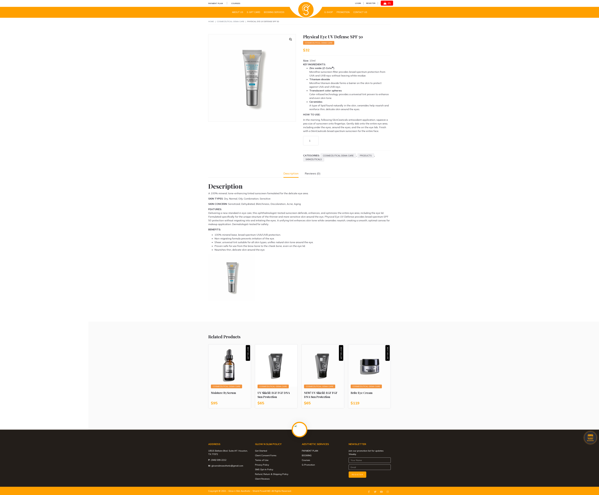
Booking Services (274, 12)
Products (366, 155)
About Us (237, 12)
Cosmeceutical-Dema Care (230, 21)
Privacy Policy (262, 464)
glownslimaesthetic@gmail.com (227, 465)
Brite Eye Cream (362, 393)
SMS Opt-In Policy (264, 469)
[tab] (291, 173)
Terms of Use (261, 460)
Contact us (360, 12)
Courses (235, 3)
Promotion (343, 12)
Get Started (261, 450)
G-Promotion (308, 464)
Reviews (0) (312, 173)
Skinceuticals (314, 159)
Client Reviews (262, 478)
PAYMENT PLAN (215, 3)
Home (211, 21)
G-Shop (328, 12)
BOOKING (307, 455)
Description (291, 173)
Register (370, 3)
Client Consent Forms (265, 455)
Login (358, 3)
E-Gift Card (253, 12)
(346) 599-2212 (218, 460)
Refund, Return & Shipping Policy (271, 474)
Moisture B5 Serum (223, 393)
